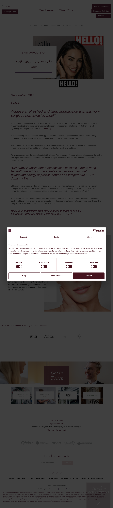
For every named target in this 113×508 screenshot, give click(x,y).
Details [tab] (56, 237)
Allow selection (56, 276)
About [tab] (89, 237)
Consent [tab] (23, 237)
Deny (24, 276)
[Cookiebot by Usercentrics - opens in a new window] (95, 230)
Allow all (89, 276)
